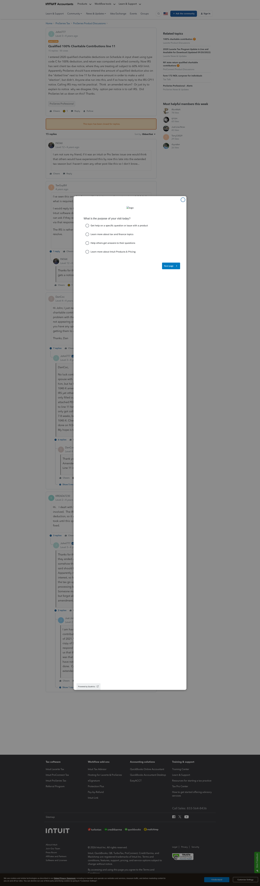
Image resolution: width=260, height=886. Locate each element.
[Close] (183, 200)
